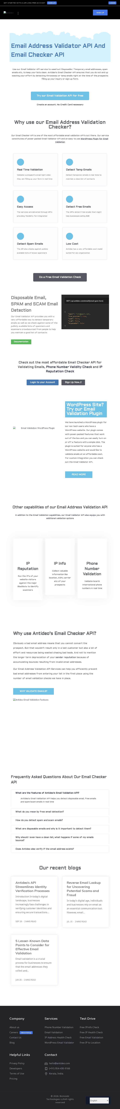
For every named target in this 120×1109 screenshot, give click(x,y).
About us (14, 1027)
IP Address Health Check (58, 1037)
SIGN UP (51, 3)
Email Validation (54, 1032)
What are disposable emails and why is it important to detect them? (53, 829)
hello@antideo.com (59, 1063)
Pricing (13, 1078)
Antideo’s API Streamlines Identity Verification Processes (33, 887)
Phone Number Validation (92, 569)
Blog (12, 1042)
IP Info (60, 563)
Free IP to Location (90, 1042)
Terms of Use (17, 1073)
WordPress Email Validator (59, 1042)
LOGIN (112, 3)
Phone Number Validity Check (69, 367)
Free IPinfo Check (89, 1027)
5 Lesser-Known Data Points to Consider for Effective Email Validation (32, 947)
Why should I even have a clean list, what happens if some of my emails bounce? (55, 838)
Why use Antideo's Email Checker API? (54, 634)
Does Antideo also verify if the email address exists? (45, 849)
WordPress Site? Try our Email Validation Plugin (85, 409)
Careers (14, 1032)
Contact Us (15, 1037)
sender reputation (66, 657)
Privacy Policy (17, 1063)
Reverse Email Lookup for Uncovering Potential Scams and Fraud (84, 889)
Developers (16, 1068)
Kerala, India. (56, 1073)
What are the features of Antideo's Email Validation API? (47, 793)
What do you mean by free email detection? (40, 812)
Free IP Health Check (91, 1032)
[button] (60, 96)
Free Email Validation (91, 1037)
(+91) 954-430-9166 (59, 1068)
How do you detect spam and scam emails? (39, 820)
